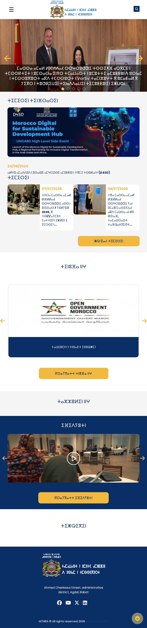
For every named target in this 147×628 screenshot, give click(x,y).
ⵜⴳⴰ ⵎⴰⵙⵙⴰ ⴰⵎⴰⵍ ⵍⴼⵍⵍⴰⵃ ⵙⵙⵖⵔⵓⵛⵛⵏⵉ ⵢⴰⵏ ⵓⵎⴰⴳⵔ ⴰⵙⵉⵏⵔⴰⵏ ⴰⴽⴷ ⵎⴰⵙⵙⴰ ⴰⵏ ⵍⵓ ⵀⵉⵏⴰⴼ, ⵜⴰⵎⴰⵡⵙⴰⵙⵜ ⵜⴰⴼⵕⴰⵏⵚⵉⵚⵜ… (121, 210)
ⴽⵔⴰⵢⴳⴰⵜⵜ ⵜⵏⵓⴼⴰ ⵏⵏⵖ (73, 373)
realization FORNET (97, 621)
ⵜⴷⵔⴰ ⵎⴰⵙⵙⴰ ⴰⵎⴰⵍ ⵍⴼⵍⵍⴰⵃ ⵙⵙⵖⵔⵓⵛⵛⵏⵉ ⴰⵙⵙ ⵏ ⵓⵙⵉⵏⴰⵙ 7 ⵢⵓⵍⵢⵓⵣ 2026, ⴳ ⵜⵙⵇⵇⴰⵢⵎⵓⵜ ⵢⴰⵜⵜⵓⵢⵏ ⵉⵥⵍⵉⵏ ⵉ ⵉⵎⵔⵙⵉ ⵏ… (56, 210)
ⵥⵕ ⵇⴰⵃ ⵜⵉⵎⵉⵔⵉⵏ (108, 241)
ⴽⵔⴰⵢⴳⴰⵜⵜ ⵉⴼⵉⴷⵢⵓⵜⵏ (73, 497)
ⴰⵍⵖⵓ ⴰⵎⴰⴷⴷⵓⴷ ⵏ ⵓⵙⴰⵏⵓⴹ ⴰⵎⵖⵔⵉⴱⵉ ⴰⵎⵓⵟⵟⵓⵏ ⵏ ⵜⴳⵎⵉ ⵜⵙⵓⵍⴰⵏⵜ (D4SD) (58, 173)
